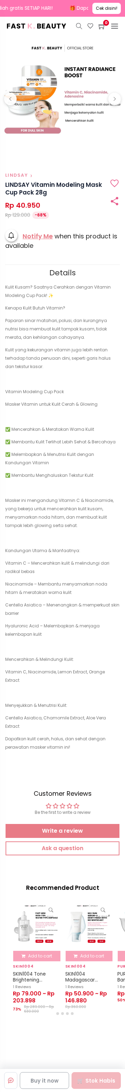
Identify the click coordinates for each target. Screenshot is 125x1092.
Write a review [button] (62, 831)
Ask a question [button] (62, 848)
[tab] (53, 1014)
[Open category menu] (114, 26)
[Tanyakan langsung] (10, 1080)
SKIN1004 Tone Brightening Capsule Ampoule (34, 977)
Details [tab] (62, 272)
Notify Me (38, 236)
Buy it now (45, 1080)
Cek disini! (106, 8)
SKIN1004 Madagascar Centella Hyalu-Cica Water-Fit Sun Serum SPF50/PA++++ (87, 977)
